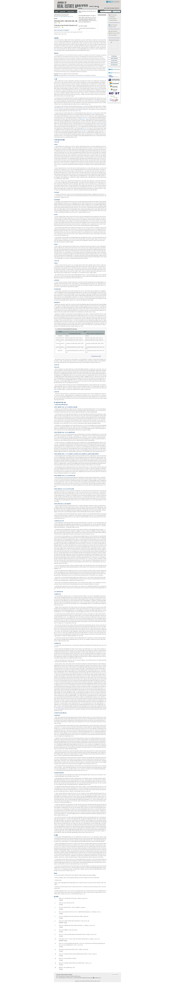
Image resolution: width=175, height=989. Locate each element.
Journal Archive (114, 60)
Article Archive (70, 11)
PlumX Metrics (114, 35)
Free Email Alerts (114, 64)
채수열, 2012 (68, 893)
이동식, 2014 (87, 117)
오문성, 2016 (65, 815)
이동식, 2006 (82, 117)
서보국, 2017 (92, 113)
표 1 (79, 326)
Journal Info (62, 11)
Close (96, 8)
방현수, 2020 (61, 707)
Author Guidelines (114, 58)
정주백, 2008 (82, 129)
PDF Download (113, 15)
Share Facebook (113, 24)
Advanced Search (114, 62)
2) (55, 195)
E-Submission (114, 56)
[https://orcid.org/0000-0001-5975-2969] (59, 22)
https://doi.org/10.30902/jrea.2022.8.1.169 (64, 16)
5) (68, 672)
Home (56, 11)
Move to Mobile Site (115, 974)
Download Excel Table (96, 356)
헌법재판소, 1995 (84, 119)
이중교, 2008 (103, 123)
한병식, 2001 (80, 821)
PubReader (112, 16)
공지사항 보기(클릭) (82, 26)
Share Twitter (113, 26)
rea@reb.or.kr (97, 977)
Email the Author (113, 20)
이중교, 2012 (56, 125)
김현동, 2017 (62, 107)
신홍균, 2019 (81, 106)
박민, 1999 (78, 110)
